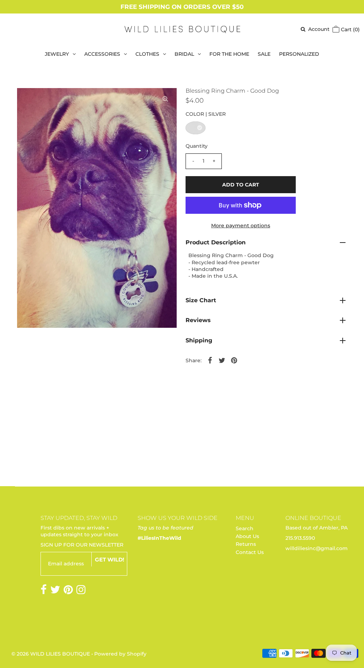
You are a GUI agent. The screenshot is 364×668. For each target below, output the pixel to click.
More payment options (240, 225)
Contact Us (250, 552)
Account (319, 29)
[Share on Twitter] (222, 360)
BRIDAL (184, 54)
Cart (349, 29)
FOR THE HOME (229, 54)
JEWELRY (57, 54)
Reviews (198, 320)
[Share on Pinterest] (234, 360)
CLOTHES (147, 54)
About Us (247, 536)
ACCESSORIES (102, 54)
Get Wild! (109, 559)
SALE (264, 54)
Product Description (216, 242)
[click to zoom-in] (165, 99)
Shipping (199, 340)
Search (244, 528)
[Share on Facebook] (210, 360)
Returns (246, 544)
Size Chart (201, 300)
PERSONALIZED (299, 54)
